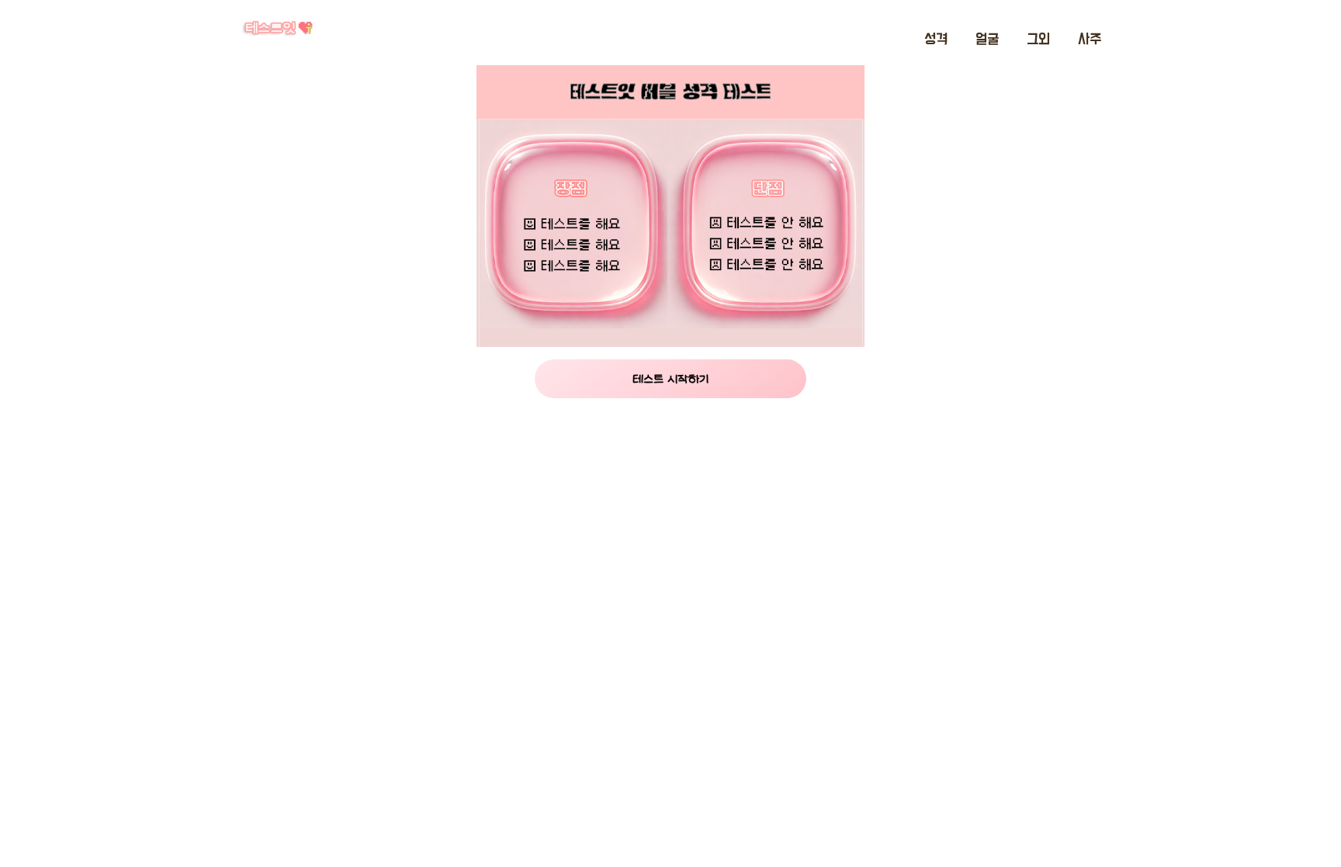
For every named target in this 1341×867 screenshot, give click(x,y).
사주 (1089, 39)
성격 (936, 39)
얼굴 (987, 39)
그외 (1038, 39)
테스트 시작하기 (670, 378)
